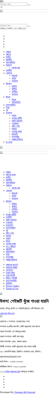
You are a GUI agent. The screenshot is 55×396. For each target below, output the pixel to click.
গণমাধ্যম (15, 123)
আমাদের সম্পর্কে (12, 264)
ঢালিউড (14, 91)
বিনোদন (8, 83)
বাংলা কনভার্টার (11, 280)
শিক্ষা (8, 107)
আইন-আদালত (17, 121)
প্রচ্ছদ (8, 51)
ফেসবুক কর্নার (17, 131)
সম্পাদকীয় (15, 136)
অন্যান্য (15, 81)
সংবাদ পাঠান (10, 272)
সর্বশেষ (8, 54)
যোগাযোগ (9, 270)
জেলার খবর (16, 67)
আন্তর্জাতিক (10, 62)
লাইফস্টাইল (16, 102)
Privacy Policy (12, 286)
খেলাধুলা (9, 73)
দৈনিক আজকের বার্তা (12, 371)
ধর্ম (7, 110)
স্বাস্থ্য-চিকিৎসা (17, 139)
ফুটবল (14, 78)
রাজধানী (14, 134)
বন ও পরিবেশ (11, 246)
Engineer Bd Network (25, 392)
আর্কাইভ (9, 283)
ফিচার (8, 97)
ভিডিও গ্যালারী (11, 278)
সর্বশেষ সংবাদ (11, 174)
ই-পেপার (9, 142)
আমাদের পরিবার (11, 267)
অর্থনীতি (9, 70)
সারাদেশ (9, 65)
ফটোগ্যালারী (10, 275)
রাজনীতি (9, 59)
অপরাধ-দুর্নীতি (17, 118)
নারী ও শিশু (16, 126)
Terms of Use (12, 288)
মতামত (14, 129)
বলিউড (14, 89)
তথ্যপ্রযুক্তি (11, 105)
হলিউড (14, 86)
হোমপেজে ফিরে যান (7, 313)
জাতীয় (8, 57)
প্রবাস (14, 115)
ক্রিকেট (14, 75)
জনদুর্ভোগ (9, 225)
